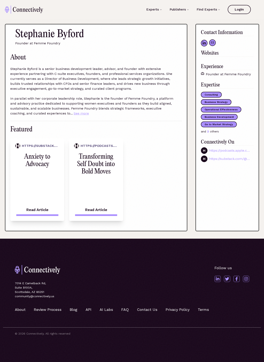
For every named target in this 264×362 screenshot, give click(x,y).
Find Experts (207, 9)
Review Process (47, 309)
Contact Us (147, 309)
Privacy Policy (178, 309)
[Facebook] (236, 279)
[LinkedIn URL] (204, 43)
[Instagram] (246, 279)
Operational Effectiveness (221, 109)
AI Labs (106, 309)
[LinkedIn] (217, 279)
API (88, 309)
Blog (73, 309)
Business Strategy (216, 102)
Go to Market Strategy (219, 124)
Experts (152, 9)
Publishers (178, 9)
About (20, 309)
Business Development (219, 117)
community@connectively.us (34, 296)
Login (239, 9)
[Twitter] (227, 279)
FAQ (125, 309)
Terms (203, 309)
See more (81, 113)
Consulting (211, 94)
